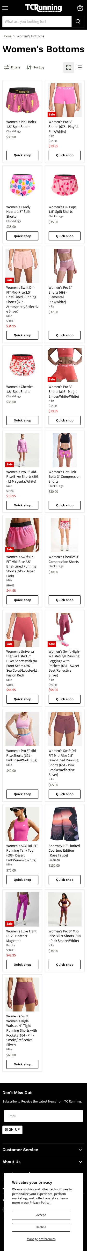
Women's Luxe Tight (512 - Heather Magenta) (21, 936)
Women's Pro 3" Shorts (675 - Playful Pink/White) (63, 126)
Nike (51, 136)
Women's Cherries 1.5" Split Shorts (19, 389)
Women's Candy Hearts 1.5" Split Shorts (18, 212)
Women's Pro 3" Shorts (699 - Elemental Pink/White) (60, 295)
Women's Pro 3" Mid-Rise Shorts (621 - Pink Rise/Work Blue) (21, 755)
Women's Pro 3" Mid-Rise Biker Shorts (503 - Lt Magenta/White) (22, 476)
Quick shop (22, 155)
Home (6, 36)
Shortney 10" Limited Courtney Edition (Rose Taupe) (64, 850)
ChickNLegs (13, 131)
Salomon (54, 860)
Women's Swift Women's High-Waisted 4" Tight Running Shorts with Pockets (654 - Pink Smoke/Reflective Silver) (21, 1030)
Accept (41, 1215)
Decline (41, 1227)
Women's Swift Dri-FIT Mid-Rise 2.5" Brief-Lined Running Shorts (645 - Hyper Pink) (21, 566)
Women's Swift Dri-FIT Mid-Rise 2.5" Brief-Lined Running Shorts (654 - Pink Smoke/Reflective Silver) (64, 762)
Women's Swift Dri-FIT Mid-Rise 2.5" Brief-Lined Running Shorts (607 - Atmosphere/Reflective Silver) (22, 299)
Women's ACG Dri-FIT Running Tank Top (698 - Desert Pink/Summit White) (22, 853)
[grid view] (68, 67)
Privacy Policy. (40, 1202)
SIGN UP (12, 1130)
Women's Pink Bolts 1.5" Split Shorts (21, 124)
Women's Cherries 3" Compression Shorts (64, 559)
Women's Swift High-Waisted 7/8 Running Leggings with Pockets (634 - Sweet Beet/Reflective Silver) (64, 663)
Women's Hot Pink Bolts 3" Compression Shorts (64, 476)
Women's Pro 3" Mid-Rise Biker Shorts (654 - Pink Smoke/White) (65, 936)
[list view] (79, 67)
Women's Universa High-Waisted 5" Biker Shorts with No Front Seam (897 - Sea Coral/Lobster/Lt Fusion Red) (21, 663)
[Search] (78, 21)
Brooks (10, 945)
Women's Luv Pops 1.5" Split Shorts (62, 209)
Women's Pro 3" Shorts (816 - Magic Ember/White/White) (64, 391)
